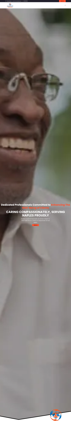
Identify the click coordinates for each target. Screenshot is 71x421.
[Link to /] (10, 5)
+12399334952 (25, 1)
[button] (65, 5)
